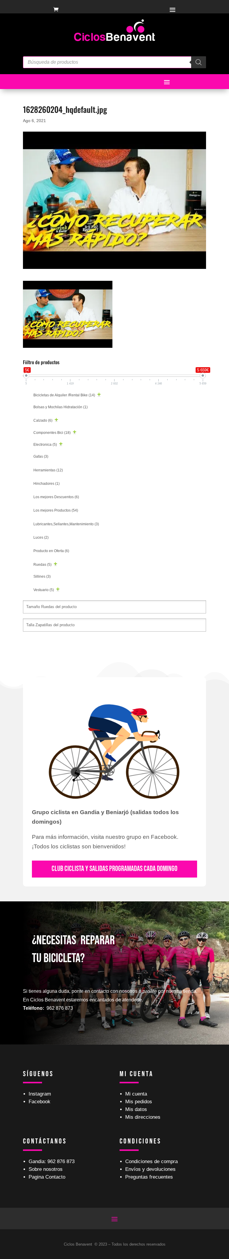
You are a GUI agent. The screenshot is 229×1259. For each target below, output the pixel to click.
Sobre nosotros (46, 1169)
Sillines (42, 576)
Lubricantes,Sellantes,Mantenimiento (66, 524)
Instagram (40, 1094)
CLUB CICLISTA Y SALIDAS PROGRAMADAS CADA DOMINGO (114, 868)
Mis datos (136, 1109)
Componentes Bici (52, 433)
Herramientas (48, 470)
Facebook (39, 1101)
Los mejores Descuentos (56, 497)
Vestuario (43, 590)
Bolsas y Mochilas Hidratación (60, 407)
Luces (41, 537)
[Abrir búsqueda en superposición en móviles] (114, 62)
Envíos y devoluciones (150, 1169)
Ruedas (42, 565)
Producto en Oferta (51, 551)
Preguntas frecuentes (149, 1177)
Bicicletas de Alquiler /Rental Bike (64, 395)
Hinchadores (46, 484)
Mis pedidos (138, 1101)
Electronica (45, 444)
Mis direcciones (142, 1117)
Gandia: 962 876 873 (52, 1161)
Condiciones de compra (151, 1161)
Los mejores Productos (55, 510)
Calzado (42, 420)
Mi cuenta (136, 1094)
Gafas (40, 456)
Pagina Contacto (47, 1177)
